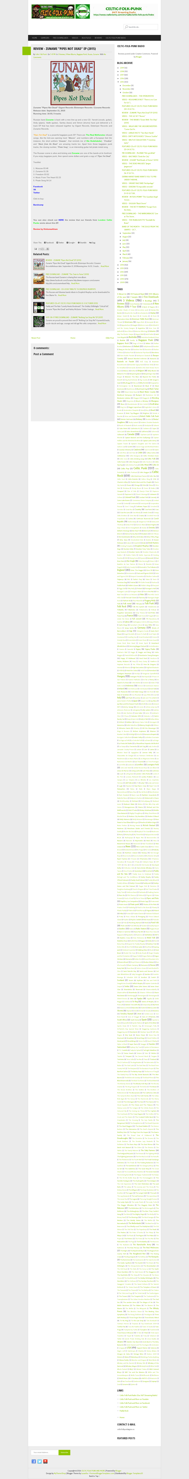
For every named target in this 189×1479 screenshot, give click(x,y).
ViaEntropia (131, 1351)
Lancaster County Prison (125, 749)
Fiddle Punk (121, 585)
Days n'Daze (121, 528)
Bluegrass (155, 401)
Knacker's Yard (122, 734)
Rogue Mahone (147, 956)
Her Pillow (136, 664)
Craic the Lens (125, 512)
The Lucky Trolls (151, 1202)
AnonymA (150, 322)
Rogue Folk (136, 956)
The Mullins (148, 1220)
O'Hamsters (143, 859)
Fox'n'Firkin (151, 613)
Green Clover (142, 640)
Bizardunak (138, 386)
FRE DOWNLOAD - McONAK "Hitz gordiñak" (138, 153)
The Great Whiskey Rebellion (134, 1172)
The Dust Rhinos (147, 1144)
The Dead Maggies (125, 1126)
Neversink (136, 844)
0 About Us (121, 294)
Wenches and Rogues (139, 1360)
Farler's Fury (137, 579)
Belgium (141, 370)
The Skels (133, 1269)
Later (145, 749)
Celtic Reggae (144, 472)
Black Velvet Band (131, 392)
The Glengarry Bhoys (146, 1166)
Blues (122, 404)
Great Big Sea (132, 637)
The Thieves (132, 1290)
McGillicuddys (124, 801)
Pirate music (123, 904)
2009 (122, 282)
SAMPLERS (45, 38)
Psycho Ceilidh (136, 920)
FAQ (128, 579)
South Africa (122, 1019)
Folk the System (138, 607)
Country (138, 509)
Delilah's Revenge (123, 531)
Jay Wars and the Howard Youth (128, 704)
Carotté (129, 447)
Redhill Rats (134, 941)
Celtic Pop (125, 468)
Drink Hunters (153, 543)
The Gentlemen (131, 1166)
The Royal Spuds (129, 1257)
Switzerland (121, 1047)
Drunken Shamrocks (150, 552)
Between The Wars (132, 377)
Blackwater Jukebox (123, 398)
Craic (157, 509)
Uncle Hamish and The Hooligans (137, 1345)
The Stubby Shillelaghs (145, 1278)
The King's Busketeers (147, 1190)
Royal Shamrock (136, 962)
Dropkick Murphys (142, 546)
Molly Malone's (125, 819)
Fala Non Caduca (151, 576)
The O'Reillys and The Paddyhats (138, 1226)
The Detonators (131, 1129)
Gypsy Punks (150, 649)
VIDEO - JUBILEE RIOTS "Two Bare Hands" (138, 133)
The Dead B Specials (152, 1123)
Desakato (144, 534)
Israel (155, 695)
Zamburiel (137, 1381)
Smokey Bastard (126, 1013)
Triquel (128, 1336)
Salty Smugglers (137, 974)
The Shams (150, 1263)
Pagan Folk (143, 886)
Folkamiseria (143, 610)
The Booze (152, 1087)
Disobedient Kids (137, 540)
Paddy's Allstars (122, 883)
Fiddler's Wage (146, 585)
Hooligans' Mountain (124, 673)
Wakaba (120, 1357)
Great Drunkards (144, 637)
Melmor (140, 804)
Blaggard (137, 398)
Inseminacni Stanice (152, 686)
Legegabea (134, 753)
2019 (122, 68)
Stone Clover (140, 1035)
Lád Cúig (142, 746)
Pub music (147, 920)
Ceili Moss (123, 453)
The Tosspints (136, 1296)
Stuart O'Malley (152, 1041)
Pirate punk (134, 904)
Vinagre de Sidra (123, 1354)
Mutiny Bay (128, 835)
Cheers (128, 485)
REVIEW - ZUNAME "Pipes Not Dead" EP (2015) (64, 48)
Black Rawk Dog (142, 389)
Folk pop (139, 604)
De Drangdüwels (133, 528)
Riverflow (148, 947)
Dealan (144, 528)
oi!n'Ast (136, 865)
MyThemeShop (60, 1473)
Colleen (119, 497)
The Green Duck (151, 1172)
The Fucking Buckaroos (145, 1163)
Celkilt (140, 452)
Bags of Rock (138, 343)
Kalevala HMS (136, 716)
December (127, 85)
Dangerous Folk (144, 522)
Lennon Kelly (147, 752)
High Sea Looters (138, 667)
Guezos (121, 649)
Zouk (119, 1384)
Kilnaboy (136, 728)
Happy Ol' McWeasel (128, 658)
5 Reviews (61, 54)
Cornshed (153, 506)
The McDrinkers (133, 1208)
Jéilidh (143, 704)
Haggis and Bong (144, 652)
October (126, 92)
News (128, 846)
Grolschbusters (153, 646)
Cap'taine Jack (145, 435)
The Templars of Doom (148, 1287)
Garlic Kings (123, 625)
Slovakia (148, 1011)
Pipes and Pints (153, 898)
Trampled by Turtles (131, 1330)
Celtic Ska (152, 476)
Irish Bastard (144, 689)
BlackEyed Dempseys (124, 395)
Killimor (156, 725)
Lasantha (84, 1473)
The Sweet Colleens (141, 1284)
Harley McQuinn (123, 661)
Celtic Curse (123, 459)
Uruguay (122, 1348)
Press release (130, 917)
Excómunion (130, 573)
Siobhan (127, 1002)
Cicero (146, 488)
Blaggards (145, 398)
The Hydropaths (138, 1181)
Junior (148, 713)
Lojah (121, 774)
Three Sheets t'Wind (151, 1317)
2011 (121, 275)
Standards (133, 1032)
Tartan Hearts (128, 1053)
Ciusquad (120, 491)
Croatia (141, 515)
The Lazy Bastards (123, 1196)
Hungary (121, 676)
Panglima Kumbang (123, 889)
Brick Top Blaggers (132, 413)
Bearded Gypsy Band (136, 365)
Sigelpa (139, 998)
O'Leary (129, 862)
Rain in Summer (124, 932)
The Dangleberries (136, 1123)
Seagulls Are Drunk (123, 983)
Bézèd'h (120, 380)
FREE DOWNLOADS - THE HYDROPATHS (138, 96)
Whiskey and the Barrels (125, 1363)
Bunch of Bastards (125, 425)
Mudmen (120, 828)
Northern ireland (131, 853)
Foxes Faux (121, 616)
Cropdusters (121, 519)
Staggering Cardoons (149, 1029)
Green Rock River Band (126, 643)
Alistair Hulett (122, 316)
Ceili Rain (132, 453)
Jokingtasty (136, 710)
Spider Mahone (137, 1023)
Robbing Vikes (142, 950)
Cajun (154, 428)
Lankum (139, 749)
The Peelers (121, 1232)
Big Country (144, 380)
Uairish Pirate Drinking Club (134, 1339)
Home (73, 338)
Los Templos (130, 780)
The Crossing (133, 1120)
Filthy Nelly (131, 588)
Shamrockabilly (151, 989)
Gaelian (119, 622)
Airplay (153, 313)
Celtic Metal (144, 465)
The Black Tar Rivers (137, 1081)
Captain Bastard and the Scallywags (138, 437)
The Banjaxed (132, 1068)
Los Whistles (141, 780)
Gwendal (130, 649)
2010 (122, 279)
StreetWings (131, 1041)
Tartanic (139, 1053)
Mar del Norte (143, 792)
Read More (105, 266)
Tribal (146, 1333)
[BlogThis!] (42, 249)
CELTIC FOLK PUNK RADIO (116, 38)
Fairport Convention (137, 576)
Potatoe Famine (138, 914)
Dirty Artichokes (138, 537)
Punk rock (124, 926)
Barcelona (155, 352)
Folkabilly (120, 610)
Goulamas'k (121, 637)
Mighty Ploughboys (136, 813)
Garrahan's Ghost (136, 625)
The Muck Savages (147, 1217)
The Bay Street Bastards (140, 1074)
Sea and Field (151, 980)
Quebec (122, 928)
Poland (156, 910)
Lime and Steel (126, 768)
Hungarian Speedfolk (149, 674)
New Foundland (147, 844)
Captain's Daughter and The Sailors (144, 444)
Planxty (154, 907)
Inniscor (140, 686)
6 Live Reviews (135, 304)
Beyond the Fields (149, 377)
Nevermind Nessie (123, 844)
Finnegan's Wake (135, 592)
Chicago (137, 485)
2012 (122, 272)
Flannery (142, 598)
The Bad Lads (129, 1065)
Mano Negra (151, 789)
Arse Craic (152, 328)
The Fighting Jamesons (125, 1156)
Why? (131, 1369)
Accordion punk (142, 310)
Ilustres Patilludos (134, 680)
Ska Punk (156, 1005)
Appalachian (126, 325)
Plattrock (131, 910)
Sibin (132, 999)
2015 (122, 82)
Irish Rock (150, 692)
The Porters (128, 1238)
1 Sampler (134, 297)
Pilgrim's (149, 895)
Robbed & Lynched (129, 950)
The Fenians (140, 1154)
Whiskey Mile (141, 1363)
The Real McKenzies (151, 1247)
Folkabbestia (152, 607)
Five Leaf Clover (130, 598)
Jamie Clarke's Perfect (124, 701)
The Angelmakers (136, 1062)
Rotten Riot (138, 959)
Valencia (153, 1348)
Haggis (132, 652)
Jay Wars (154, 701)
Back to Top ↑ (94, 1476)
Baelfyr (132, 340)
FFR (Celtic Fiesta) (144, 582)
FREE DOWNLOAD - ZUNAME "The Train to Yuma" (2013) (67, 274)
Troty (145, 1336)
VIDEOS (75, 38)
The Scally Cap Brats (124, 1263)
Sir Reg (135, 1001)
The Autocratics (149, 1062)
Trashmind (153, 1330)
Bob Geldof (144, 404)
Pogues (149, 910)
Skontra (120, 1010)
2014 (122, 265)
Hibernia (127, 667)
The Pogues (140, 1235)
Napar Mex (140, 838)
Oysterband (138, 871)
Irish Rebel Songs (137, 692)
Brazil (153, 410)
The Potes (138, 1239)
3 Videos (128, 300)
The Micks (126, 1214)
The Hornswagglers (146, 1178)
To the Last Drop (137, 1321)
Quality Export (154, 926)
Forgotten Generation (124, 613)
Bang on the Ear (124, 349)
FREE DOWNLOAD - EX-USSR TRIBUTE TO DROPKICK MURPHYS (71, 289)
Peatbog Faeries (153, 892)
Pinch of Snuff (129, 898)
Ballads (136, 346)
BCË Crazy (144, 362)
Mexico (140, 807)
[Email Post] (35, 248)
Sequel (119, 986)
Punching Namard (135, 923)
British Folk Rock (127, 419)
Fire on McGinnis (132, 595)
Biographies (154, 383)
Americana (129, 322)
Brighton (146, 413)
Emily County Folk (132, 567)
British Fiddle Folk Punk (149, 416)
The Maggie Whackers (125, 1205)
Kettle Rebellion (131, 725)
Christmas (126, 488)
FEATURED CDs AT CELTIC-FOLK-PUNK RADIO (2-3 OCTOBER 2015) (72, 303)
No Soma (148, 850)
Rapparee (120, 935)
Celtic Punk (140, 468)
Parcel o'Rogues (138, 889)
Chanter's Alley (122, 482)
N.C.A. (119, 838)
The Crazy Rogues (136, 1114)
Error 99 (149, 570)
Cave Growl (148, 450)
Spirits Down (121, 1026)
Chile (144, 485)
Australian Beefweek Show (150, 337)
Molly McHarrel (138, 819)
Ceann (156, 450)
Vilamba (141, 1351)
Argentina (141, 328)
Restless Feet (151, 944)
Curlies (130, 519)
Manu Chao (132, 792)
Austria (122, 340)
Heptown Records (123, 664)
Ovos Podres (128, 871)
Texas (146, 1059)
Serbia (126, 986)
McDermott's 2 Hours (152, 798)
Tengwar (154, 1056)
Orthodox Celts (129, 868)
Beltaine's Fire (122, 374)
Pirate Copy (144, 901)
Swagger (143, 1044)
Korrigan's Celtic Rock (124, 737)
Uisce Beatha (151, 1339)
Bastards (153, 358)
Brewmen (120, 413)
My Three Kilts (138, 835)
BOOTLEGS (86, 38)
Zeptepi (153, 1381)
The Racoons (154, 1242)
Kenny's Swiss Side (141, 722)
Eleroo (140, 564)
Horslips (137, 674)
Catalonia (137, 449)
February (126, 258)
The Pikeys (149, 1232)
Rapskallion (130, 935)
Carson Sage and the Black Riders (147, 447)
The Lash (153, 1193)
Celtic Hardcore (147, 462)
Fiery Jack (156, 585)
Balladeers (127, 346)
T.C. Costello (123, 1050)
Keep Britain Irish (132, 719)
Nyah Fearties (122, 859)
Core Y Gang (129, 506)
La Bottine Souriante (152, 737)
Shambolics (128, 989)
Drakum (128, 543)
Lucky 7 (142, 783)
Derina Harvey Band (132, 534)
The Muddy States (133, 1220)
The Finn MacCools (142, 1157)
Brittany (139, 419)
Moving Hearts (135, 825)
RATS (157, 935)
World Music (123, 1378)
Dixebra (148, 540)
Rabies (131, 929)
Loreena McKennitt (132, 777)
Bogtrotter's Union (150, 407)
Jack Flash (129, 698)
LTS (137, 783)
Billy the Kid (144, 383)
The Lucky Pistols (137, 1202)
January (125, 261)
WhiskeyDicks (143, 1366)
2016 (122, 78)
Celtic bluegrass (135, 456)
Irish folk (153, 689)
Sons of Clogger (133, 1017)
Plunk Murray (140, 910)
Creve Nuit (133, 516)
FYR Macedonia (151, 619)
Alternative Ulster (123, 319)
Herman (120, 667)
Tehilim (153, 1053)
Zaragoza (145, 1381)
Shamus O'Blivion (146, 993)
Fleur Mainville (138, 601)
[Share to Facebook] (47, 249)
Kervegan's (153, 722)
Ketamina (120, 725)
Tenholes (120, 1059)
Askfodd (120, 331)
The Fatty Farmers (148, 1150)
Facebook (50, 242)
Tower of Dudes (147, 1327)
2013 (122, 268)
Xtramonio (153, 1378)
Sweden (152, 1044)
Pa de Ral (148, 871)
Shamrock (139, 989)
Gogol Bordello (129, 634)
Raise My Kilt (138, 932)
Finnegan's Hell (150, 588)
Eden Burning (143, 561)
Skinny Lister (152, 1008)
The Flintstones (124, 1160)
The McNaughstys (133, 1211)
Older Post (110, 338)
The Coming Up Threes (137, 1111)
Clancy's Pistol (144, 491)
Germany (141, 627)
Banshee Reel (138, 349)
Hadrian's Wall (122, 652)
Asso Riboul (129, 331)
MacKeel (129, 786)
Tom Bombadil (151, 1321)
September (127, 233)
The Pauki (152, 1229)
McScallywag (145, 801)
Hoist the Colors (131, 670)
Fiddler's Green (133, 585)
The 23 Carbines (122, 1062)
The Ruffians (142, 1257)
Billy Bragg (126, 383)
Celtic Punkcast (132, 472)
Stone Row (153, 1035)
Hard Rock (143, 658)
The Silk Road (122, 1269)
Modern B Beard (153, 816)
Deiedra (152, 527)
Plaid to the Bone (143, 907)
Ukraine (120, 1342)
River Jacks (138, 947)
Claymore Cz (128, 494)
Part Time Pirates (151, 889)
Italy (119, 697)
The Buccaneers (134, 1093)
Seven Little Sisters (140, 986)
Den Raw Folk (136, 531)
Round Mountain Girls (151, 959)
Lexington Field (153, 764)
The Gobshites (130, 1169)
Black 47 (148, 386)
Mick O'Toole (132, 810)
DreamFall (136, 543)
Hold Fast (143, 670)
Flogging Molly (149, 600)
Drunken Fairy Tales (143, 549)
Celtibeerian (121, 456)
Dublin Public (131, 555)
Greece (154, 637)
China (151, 485)
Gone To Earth (142, 634)
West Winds (153, 1360)
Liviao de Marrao (123, 771)
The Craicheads (122, 1114)
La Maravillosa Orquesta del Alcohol (146, 743)
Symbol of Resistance (151, 1047)
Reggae (142, 941)
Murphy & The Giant (143, 831)
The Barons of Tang (150, 1071)
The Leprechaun (151, 1196)
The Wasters (148, 1305)
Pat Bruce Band (131, 892)
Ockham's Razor (148, 862)
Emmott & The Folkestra (147, 567)
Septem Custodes (151, 983)
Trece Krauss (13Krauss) (125, 1333)
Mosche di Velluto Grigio (148, 822)
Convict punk (144, 503)
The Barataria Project (146, 1068)
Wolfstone (155, 1375)
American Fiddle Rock (140, 319)
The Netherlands (134, 1223)
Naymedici (139, 841)
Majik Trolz (153, 786)
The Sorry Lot (144, 1269)
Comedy (153, 497)
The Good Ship (143, 1169)
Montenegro (149, 819)
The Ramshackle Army (142, 1244)
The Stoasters (144, 1275)
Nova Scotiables (138, 856)
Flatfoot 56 (126, 601)
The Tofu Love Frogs (125, 1293)
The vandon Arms (129, 1302)
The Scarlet (139, 1263)
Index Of (154, 683)
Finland (139, 588)
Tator (146, 1053)
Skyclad (129, 1011)
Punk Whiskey (134, 926)
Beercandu (132, 368)
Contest (126, 503)
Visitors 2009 (151, 1354)
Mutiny (121, 835)
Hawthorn (153, 661)
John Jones (140, 707)
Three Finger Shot (135, 1317)
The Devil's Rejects (146, 1129)
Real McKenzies (138, 938)
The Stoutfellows (129, 1278)
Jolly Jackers (146, 710)
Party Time (121, 892)
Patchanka (142, 892)
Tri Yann (139, 1333)
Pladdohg (131, 907)
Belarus (125, 371)
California (144, 431)
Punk (146, 923)
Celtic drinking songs (137, 459)
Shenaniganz (152, 996)
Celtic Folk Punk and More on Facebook (135, 1403)
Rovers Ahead (123, 962)
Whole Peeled (122, 1369)
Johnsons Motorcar (123, 710)
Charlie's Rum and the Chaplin (141, 482)
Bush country (138, 425)
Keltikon (129, 722)
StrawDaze (130, 1038)
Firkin (142, 594)
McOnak (135, 801)
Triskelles (137, 1336)
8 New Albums (71, 54)
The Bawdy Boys (123, 1075)
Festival (132, 582)
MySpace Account (151, 835)
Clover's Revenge (141, 494)
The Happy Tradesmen (141, 1175)
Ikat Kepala (145, 677)
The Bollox (143, 1087)
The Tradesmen (148, 1296)
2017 (122, 75)
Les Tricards (139, 762)
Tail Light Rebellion (149, 1050)
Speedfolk (126, 1023)
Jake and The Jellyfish (150, 698)
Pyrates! (144, 926)
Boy (147, 410)
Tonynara (135, 1324)
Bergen (119, 377)
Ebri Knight (131, 561)
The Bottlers (139, 1090)
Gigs (130, 631)
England (121, 570)
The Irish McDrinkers (141, 1184)
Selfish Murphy (137, 983)
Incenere (146, 683)
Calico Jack (120, 431)
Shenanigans (142, 996)
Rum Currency (133, 965)
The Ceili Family (143, 1096)
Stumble (83, 242)
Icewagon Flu (134, 676)
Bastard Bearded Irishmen (137, 358)
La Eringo (155, 740)
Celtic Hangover (134, 462)
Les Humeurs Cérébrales (145, 756)
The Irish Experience (124, 1184)
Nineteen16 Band (129, 850)
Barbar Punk (129, 352)
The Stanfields (122, 1275)
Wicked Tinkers (141, 1369)
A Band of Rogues (148, 307)
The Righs (123, 1251)
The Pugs (131, 1242)
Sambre (147, 974)
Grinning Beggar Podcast (137, 646)
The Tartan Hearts (131, 1287)
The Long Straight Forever (148, 1199)
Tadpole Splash (135, 1050)
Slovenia (156, 1011)
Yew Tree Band (127, 1381)
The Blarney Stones (123, 1084)
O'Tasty (136, 862)
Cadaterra (146, 428)
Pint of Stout (140, 898)
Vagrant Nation (142, 1348)
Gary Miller (148, 625)
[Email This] (39, 249)
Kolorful (139, 734)
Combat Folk (143, 497)
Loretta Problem (147, 777)
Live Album (153, 768)
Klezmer (153, 731)
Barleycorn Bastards (144, 356)
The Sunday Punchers (145, 1281)
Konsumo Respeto (150, 734)
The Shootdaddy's (149, 1266)
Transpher (143, 1330)
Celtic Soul (121, 479)
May (124, 247)
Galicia (126, 622)
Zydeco (133, 1384)
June (124, 243)
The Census (131, 1099)
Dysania (142, 558)
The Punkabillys (141, 1242)
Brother (148, 419)
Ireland (121, 688)
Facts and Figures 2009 (145, 573)
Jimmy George (128, 707)
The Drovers (149, 1138)
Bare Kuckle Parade (127, 356)
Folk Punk (149, 603)
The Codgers (133, 1108)
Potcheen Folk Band (152, 914)
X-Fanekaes (134, 1378)
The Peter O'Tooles (136, 1232)
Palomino (153, 886)
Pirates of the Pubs (149, 904)
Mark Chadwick (124, 795)
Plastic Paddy (121, 910)
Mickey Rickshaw (145, 810)
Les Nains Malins (132, 759)
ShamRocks (133, 992)
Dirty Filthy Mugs (153, 537)
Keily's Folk (144, 719)
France (130, 615)
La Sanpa (122, 746)
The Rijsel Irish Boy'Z (137, 1251)
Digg (93, 242)
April (124, 251)
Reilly (150, 941)
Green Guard (152, 640)
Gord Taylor (153, 634)
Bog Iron (123, 407)
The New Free (149, 1223)
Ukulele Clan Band (133, 1342)
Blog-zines (130, 401)
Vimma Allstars (152, 1351)
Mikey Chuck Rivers (151, 813)
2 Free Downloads (150, 296)
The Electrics (149, 1147)
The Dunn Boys (132, 1144)
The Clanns (150, 1102)
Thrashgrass (148, 1315)
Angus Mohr (141, 322)
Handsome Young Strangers (149, 655)
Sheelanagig (131, 996)
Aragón (134, 325)
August (125, 236)
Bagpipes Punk (82, 54)
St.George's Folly (150, 1026)
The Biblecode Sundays (132, 1078)
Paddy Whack (152, 880)
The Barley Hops (136, 1071)
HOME (34, 38)
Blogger (139, 57)
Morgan (135, 822)
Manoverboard (122, 792)
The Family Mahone (131, 1150)
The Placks (130, 1236)
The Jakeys (127, 1187)
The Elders (138, 1147)
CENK (154, 479)
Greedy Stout (121, 640)
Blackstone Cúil (151, 395)
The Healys (155, 1175)
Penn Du (122, 895)
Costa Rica (129, 509)
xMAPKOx (144, 1378)
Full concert (137, 619)
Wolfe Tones (135, 1375)
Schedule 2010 (132, 977)
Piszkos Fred (121, 907)
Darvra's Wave (140, 525)
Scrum (131, 980)
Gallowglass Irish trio (140, 622)
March (125, 254)
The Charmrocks (142, 1099)
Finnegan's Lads (122, 592)
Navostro (129, 841)
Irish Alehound (133, 689)
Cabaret (156, 425)
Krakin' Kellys (138, 737)
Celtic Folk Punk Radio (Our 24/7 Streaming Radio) (138, 1395)
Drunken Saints (134, 552)
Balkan (148, 343)
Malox (132, 789)
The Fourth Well (136, 1160)
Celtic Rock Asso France (138, 476)
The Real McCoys (133, 1248)
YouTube (45, 1461)
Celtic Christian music (151, 456)
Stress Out (141, 1041)
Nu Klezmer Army (151, 856)
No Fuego (140, 850)
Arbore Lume (144, 325)
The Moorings (133, 1217)
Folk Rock (121, 606)
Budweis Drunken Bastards (149, 422)
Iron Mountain (136, 695)
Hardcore (153, 658)
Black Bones (131, 389)
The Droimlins (137, 1138)
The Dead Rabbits (141, 1126)
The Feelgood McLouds (125, 1153)
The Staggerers (150, 1272)
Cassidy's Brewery (125, 450)
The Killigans (133, 1190)
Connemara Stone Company (142, 500)
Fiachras (154, 582)
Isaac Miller (147, 695)
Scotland (120, 980)
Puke (125, 923)
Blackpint (139, 395)
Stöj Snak (128, 1035)
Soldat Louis (148, 1014)
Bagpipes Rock (123, 343)
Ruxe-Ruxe (130, 968)
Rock (151, 950)
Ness (155, 841)
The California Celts (149, 1093)
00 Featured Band (137, 294)
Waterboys (134, 1357)
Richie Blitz (121, 947)
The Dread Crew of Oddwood (139, 1135)
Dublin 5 (120, 555)
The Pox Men (149, 1239)
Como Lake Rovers (123, 500)
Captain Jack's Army (149, 441)
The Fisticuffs (154, 1157)
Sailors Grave (141, 968)
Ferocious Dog (122, 582)
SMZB (139, 1014)
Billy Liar (135, 383)
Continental (134, 503)
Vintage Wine (138, 1354)
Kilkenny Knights (145, 725)
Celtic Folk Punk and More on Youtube (134, 1399)
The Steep (134, 1275)
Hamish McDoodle (131, 655)
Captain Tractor (122, 444)
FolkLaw (153, 610)
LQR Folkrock (129, 783)
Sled (135, 1011)
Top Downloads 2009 (149, 1324)
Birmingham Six (125, 386)
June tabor (139, 713)
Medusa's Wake (129, 804)
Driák (143, 543)
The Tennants (121, 1290)
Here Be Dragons (149, 664)
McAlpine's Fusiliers (136, 798)
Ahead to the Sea (130, 313)
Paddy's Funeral (135, 883)
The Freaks (130, 1163)
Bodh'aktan (154, 404)
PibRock (141, 895)
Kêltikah (121, 722)
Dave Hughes (151, 525)
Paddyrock (146, 883)
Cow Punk (148, 509)
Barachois (148, 349)
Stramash (120, 1038)
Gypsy (138, 649)
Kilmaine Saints (124, 728)
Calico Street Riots (132, 431)
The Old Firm (129, 1229)
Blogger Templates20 (135, 1473)
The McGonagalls (148, 1208)
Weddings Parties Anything (150, 1357)
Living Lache (135, 771)
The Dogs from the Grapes (139, 1132)
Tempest (128, 1056)
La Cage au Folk (124, 740)
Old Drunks (145, 865)
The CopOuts (151, 1111)
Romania (129, 959)
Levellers (140, 764)
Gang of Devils (154, 622)
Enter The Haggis (137, 570)
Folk (118, 604)
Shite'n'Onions (122, 999)
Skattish (143, 1008)
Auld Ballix (149, 334)
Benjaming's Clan (149, 374)
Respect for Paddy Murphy (136, 944)
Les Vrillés (122, 765)
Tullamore (153, 1336)
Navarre (120, 841)
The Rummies (125, 1260)
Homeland (152, 670)
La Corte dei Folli (136, 740)
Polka (121, 913)
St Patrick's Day (135, 1026)
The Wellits (129, 1308)
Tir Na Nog (124, 1321)
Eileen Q (153, 561)
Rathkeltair (148, 935)
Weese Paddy (124, 1360)
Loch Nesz (146, 771)
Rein (155, 941)
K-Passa (126, 716)
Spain (144, 1019)
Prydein (126, 920)
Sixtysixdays (147, 1005)
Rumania (144, 965)
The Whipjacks (141, 1308)
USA (129, 1347)
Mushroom (155, 831)
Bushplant (148, 425)
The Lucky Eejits (123, 1202)
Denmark (147, 531)
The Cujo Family (147, 1120)
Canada (130, 434)
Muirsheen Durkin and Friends (138, 828)
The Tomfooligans (152, 1293)
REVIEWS (98, 38)
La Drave (147, 740)
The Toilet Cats (139, 1293)
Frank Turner (142, 616)
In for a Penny (148, 680)
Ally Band (133, 316)
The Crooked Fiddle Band (144, 1117)
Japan (136, 701)
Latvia (152, 749)
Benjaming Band (135, 374)
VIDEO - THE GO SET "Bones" (133, 116)
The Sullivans (131, 1281)
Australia (133, 337)
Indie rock (120, 686)
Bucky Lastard (133, 422)
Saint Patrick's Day (129, 971)
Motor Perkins (122, 825)
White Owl (153, 1366)
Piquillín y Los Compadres (129, 901)
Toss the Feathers (134, 1327)
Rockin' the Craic (129, 953)
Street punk (121, 1041)
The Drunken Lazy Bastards (142, 1141)
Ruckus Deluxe (148, 962)
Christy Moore (136, 488)
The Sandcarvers (138, 1260)
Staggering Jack (122, 1032)
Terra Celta (130, 1059)
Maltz (140, 789)
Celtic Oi (155, 465)
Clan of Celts (131, 491)
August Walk (140, 334)
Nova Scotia (127, 856)
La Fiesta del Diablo (125, 743)
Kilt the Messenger (149, 728)
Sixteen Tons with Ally (132, 1005)
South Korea (135, 1020)
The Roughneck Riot (137, 1253)
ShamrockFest (122, 993)
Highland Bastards (152, 667)
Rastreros (139, 935)
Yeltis (119, 1381)
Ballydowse (147, 346)
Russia (90, 54)
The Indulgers (151, 1181)
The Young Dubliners (134, 1315)
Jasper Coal (145, 701)
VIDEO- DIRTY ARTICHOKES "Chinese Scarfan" (140, 136)
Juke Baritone (128, 713)
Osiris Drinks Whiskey (144, 868)
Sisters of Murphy (148, 1002)
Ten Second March (141, 1056)
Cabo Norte (123, 428)
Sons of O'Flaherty (149, 1017)
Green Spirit (143, 643)
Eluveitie (149, 564)
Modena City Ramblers (137, 816)
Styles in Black (122, 1044)
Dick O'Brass (154, 534)
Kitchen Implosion (139, 731)
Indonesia (130, 685)
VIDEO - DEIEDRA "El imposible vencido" (137, 186)
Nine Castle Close (142, 847)
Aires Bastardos (143, 313)
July (124, 240)
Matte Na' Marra (122, 798)
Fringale (150, 616)
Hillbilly (121, 670)
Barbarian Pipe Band (143, 352)
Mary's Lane (135, 795)
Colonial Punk (130, 497)
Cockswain (152, 494)
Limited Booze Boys (140, 768)
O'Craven (133, 859)
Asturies (152, 331)
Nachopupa (129, 838)
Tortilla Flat (121, 1327)
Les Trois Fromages (152, 762)
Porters (128, 914)
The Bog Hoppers (131, 1087)
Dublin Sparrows (145, 555)
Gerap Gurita (129, 628)
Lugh (120, 786)
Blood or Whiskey (142, 401)
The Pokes (150, 1235)
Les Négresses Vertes (147, 759)
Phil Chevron (131, 895)
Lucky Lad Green (153, 783)
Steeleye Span (145, 1032)
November (127, 89)
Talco (119, 1053)
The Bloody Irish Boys (140, 1084)
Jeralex (149, 704)
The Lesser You (122, 1199)
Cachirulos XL (135, 428)
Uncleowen (155, 1345)
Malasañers (121, 789)
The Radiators (124, 1245)
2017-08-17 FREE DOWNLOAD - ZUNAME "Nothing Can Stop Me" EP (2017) (74, 317)
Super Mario (133, 1044)
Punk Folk (155, 922)
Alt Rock (154, 316)
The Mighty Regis (138, 1214)
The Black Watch (151, 1081)
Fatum (148, 579)
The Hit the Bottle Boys (127, 1178)
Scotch (153, 977)
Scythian (140, 980)
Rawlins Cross (125, 938)
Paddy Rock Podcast (138, 880)
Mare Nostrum (154, 792)
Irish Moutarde (122, 692)
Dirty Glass (123, 540)
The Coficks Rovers (147, 1108)
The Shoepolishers (134, 1266)
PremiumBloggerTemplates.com (102, 1473)
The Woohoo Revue (134, 1311)
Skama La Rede (125, 1008)
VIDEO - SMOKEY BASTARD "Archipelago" (138, 183)
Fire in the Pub (148, 591)
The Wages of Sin (145, 1302)
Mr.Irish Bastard (149, 825)
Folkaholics (131, 610)
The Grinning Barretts (124, 1175)
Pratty (121, 917)
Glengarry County (143, 631)
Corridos (120, 509)
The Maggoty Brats (145, 1205)
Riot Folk (130, 947)
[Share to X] (45, 249)
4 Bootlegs (147, 301)
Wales (127, 1357)
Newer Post (36, 338)
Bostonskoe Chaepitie (131, 410)
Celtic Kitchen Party (131, 465)
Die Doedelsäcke (124, 537)
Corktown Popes (141, 506)
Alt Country (143, 316)
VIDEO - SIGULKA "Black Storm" (134, 203)
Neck (148, 841)
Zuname (96, 54)
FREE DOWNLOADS (60, 38)
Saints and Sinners (146, 971)
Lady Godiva (152, 746)
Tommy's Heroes (123, 1324)
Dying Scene (134, 558)
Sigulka (149, 999)
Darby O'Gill (129, 525)
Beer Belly (149, 365)
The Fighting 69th (151, 1154)
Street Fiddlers (152, 1038)
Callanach (120, 434)
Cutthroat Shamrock (143, 519)
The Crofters (150, 1114)
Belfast (133, 371)
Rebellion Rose (122, 941)
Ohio (125, 865)
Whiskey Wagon (131, 1366)
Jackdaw (137, 698)
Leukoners (131, 765)
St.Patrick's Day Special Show (127, 1029)
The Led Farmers (137, 1196)
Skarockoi (135, 1008)
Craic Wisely (137, 513)
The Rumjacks (153, 1256)
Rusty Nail (120, 968)
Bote (142, 410)
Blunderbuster (132, 404)
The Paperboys (141, 1229)
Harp (134, 661)
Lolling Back (129, 774)
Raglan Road (154, 929)
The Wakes (137, 1305)
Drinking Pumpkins (126, 546)
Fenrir (155, 579)
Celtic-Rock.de (133, 479)
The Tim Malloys (143, 1290)
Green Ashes (132, 640)
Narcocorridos (151, 838)
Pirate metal (155, 901)
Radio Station (141, 928)
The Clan (140, 1102)
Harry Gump (142, 661)
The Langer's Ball (141, 1193)
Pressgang (141, 916)
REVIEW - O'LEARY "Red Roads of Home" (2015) (140, 160)
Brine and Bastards (131, 416)
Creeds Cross (147, 512)
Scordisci (144, 977)
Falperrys (120, 579)
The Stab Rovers (137, 1272)
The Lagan (129, 1193)
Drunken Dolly (128, 549)
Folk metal (127, 603)
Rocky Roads (142, 953)
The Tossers (123, 1296)
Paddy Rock (124, 1411)
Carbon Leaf (121, 447)
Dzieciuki (150, 558)
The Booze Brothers (124, 1090)
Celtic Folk (151, 458)
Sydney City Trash (136, 1047)
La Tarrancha (132, 746)
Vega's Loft (121, 1351)
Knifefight (132, 734)
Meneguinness (129, 807)
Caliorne (154, 431)
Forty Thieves (140, 613)
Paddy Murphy (146, 877)
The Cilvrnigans (129, 1102)
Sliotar (141, 1011)
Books (119, 410)
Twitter (61, 242)
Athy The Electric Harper (125, 334)
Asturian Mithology (141, 331)
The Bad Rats (141, 1065)
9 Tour (133, 306)
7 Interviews (146, 304)
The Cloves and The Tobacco (142, 1105)
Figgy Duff (122, 588)
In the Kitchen (135, 683)
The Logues (133, 1199)
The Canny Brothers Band (126, 1096)
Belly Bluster (152, 371)
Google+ (71, 242)
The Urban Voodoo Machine (140, 1299)
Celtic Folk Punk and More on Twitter (133, 1407)
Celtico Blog (145, 479)
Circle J (153, 488)
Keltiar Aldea (154, 719)
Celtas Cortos (151, 453)
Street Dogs (140, 1038)
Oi (131, 865)
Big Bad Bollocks (131, 380)
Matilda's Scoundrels (149, 795)
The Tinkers (155, 1290)
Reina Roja (121, 944)
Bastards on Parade (125, 361)
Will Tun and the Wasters (134, 1372)
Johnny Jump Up (151, 707)
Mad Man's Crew (140, 786)
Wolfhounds (145, 1375)
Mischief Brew (121, 816)
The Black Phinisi (148, 1078)
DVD (126, 558)
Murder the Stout (129, 831)
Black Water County (147, 392)
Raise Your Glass (151, 932)
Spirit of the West (150, 1023)
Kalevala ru (148, 716)
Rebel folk (151, 937)
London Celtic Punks (143, 774)
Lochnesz (155, 771)
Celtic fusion (121, 462)
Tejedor (120, 1056)
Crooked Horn (152, 516)
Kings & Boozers (123, 731)
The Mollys (150, 1214)
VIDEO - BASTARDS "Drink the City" (135, 156)
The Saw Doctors (151, 1260)
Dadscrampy (132, 522)
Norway (144, 853)
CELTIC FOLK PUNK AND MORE (93, 1470)
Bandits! (156, 346)
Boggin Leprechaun (135, 407)
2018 (122, 71)
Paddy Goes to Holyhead (142, 874)
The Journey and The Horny (144, 1187)
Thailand (153, 1059)
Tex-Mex (139, 1059)
